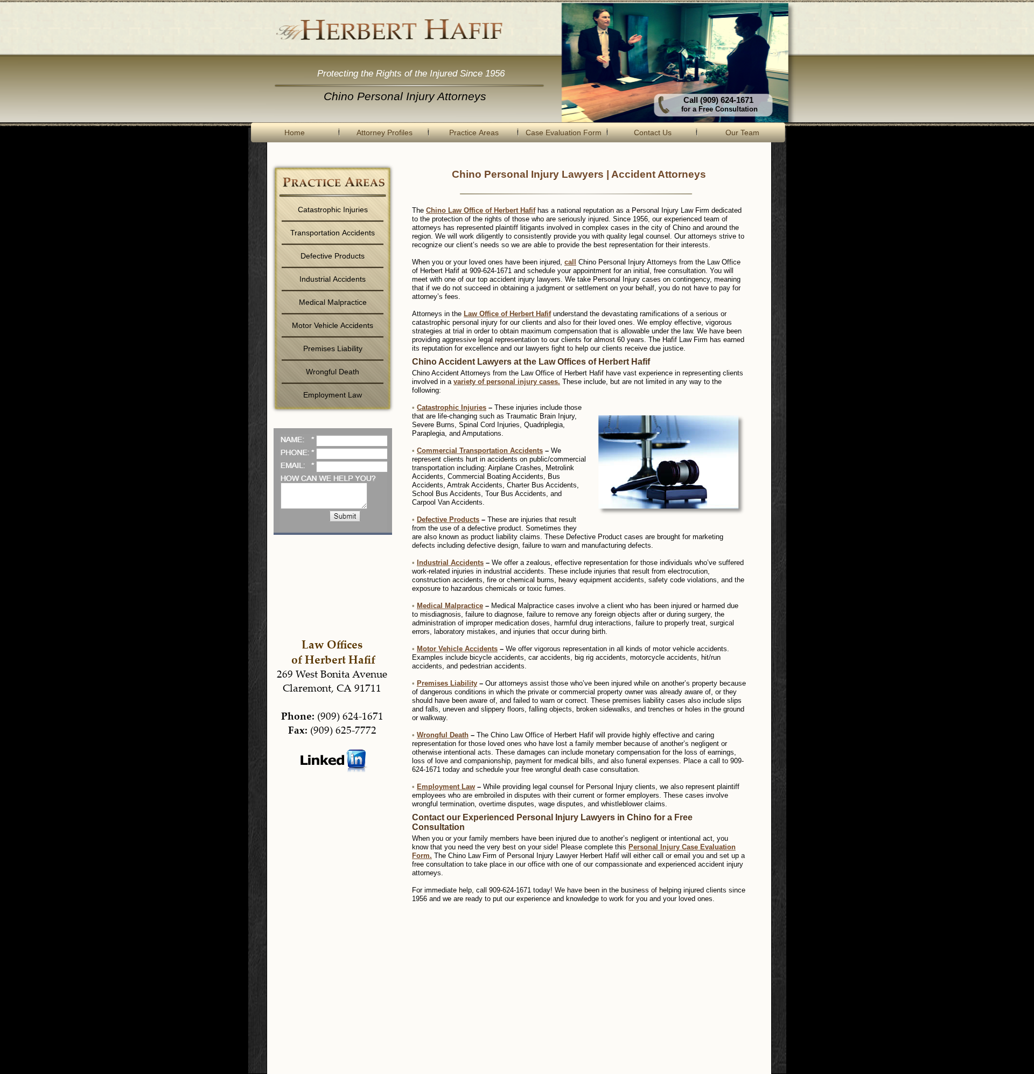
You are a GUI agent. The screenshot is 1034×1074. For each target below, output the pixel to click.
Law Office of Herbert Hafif (507, 314)
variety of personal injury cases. (506, 382)
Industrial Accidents (450, 563)
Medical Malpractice (450, 606)
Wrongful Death (443, 735)
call (570, 262)
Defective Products (448, 519)
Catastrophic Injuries (451, 407)
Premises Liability (447, 683)
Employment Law (446, 787)
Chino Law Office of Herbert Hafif (480, 210)
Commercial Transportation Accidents (480, 451)
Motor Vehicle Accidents (457, 649)
